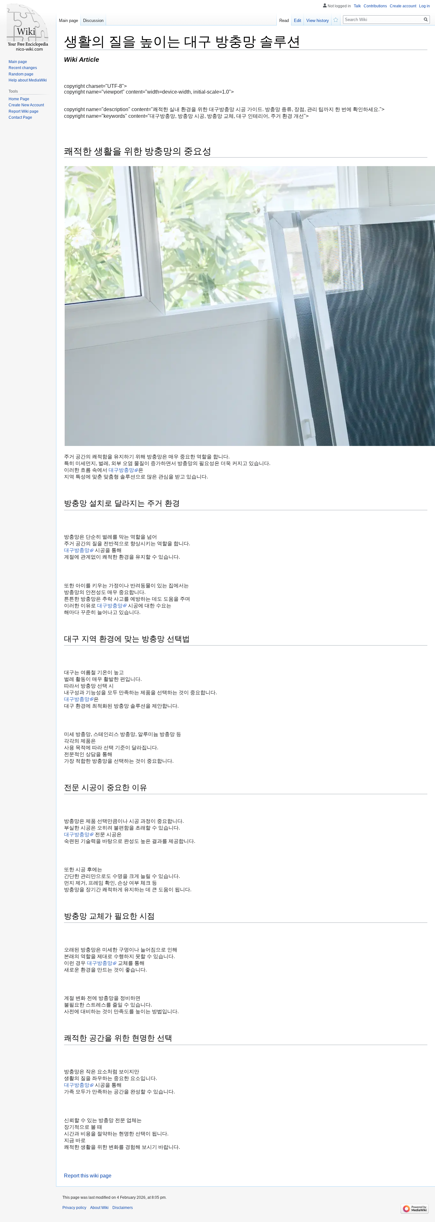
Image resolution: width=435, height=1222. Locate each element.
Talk (357, 6)
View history (317, 20)
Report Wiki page (24, 111)
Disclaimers (122, 1207)
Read (284, 20)
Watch (336, 19)
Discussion (93, 20)
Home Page (19, 99)
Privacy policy (74, 1207)
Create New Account (26, 105)
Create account (403, 6)
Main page (68, 20)
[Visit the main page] (28, 25)
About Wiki (99, 1207)
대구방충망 (121, 470)
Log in (424, 6)
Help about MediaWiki (28, 80)
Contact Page (20, 117)
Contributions (375, 6)
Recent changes (23, 68)
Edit (297, 20)
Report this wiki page (87, 1175)
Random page (21, 74)
